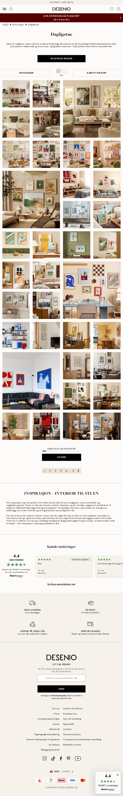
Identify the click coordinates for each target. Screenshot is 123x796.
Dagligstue (33, 24)
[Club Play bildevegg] (31, 381)
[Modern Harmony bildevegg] (46, 154)
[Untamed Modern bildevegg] (107, 365)
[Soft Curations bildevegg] (76, 214)
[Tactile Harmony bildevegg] (16, 426)
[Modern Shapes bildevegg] (92, 290)
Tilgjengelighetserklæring (47, 734)
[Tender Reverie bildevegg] (16, 154)
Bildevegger (18, 24)
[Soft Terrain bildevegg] (16, 124)
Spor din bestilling (72, 719)
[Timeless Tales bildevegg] (46, 426)
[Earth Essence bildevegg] (92, 109)
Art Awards (54, 744)
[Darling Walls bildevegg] (107, 184)
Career (56, 724)
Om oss (56, 708)
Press (57, 714)
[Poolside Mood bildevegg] (107, 214)
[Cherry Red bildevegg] (76, 184)
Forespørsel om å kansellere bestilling (82, 739)
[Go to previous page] (44, 470)
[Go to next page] (78, 470)
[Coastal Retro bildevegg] (16, 275)
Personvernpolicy (59, 695)
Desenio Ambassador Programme (43, 739)
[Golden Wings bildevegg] (76, 335)
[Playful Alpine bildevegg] (107, 426)
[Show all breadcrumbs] (5, 24)
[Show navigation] (4, 9)
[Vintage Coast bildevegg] (76, 245)
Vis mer (61, 457)
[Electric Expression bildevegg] (16, 93)
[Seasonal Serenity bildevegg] (46, 124)
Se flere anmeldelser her (61, 584)
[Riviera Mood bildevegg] (46, 245)
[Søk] (11, 9)
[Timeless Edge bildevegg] (76, 396)
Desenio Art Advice (72, 708)
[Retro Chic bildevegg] (107, 245)
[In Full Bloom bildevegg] (16, 305)
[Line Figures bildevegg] (76, 365)
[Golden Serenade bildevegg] (107, 335)
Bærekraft (55, 729)
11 (73, 470)
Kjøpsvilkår (68, 724)
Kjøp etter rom (96, 73)
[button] (64, 71)
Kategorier (26, 73)
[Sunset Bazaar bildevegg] (107, 154)
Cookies (67, 729)
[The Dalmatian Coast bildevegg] (31, 199)
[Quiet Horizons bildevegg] (46, 335)
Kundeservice (70, 714)
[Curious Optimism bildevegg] (46, 93)
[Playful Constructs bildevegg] (16, 335)
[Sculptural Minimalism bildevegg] (107, 396)
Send (61, 689)
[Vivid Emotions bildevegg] (76, 154)
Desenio (70, 787)
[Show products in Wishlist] (112, 9)
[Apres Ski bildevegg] (76, 426)
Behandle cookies (72, 744)
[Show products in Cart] (118, 9)
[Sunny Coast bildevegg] (16, 245)
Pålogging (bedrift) (50, 750)
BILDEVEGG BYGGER (61, 58)
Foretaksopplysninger (49, 719)
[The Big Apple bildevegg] (46, 305)
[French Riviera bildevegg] (46, 275)
